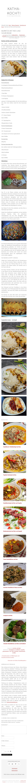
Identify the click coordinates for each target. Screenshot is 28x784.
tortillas (14, 652)
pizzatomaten (6, 651)
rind (13, 651)
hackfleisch (17, 649)
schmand (16, 651)
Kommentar (4, 724)
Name (2, 735)
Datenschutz (15, 770)
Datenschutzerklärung (12, 702)
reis (10, 651)
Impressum (14, 768)
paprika (23, 649)
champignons (12, 649)
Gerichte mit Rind (17, 648)
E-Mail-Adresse (5, 740)
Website (3, 745)
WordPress (23, 782)
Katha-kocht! (14, 10)
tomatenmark (22, 651)
